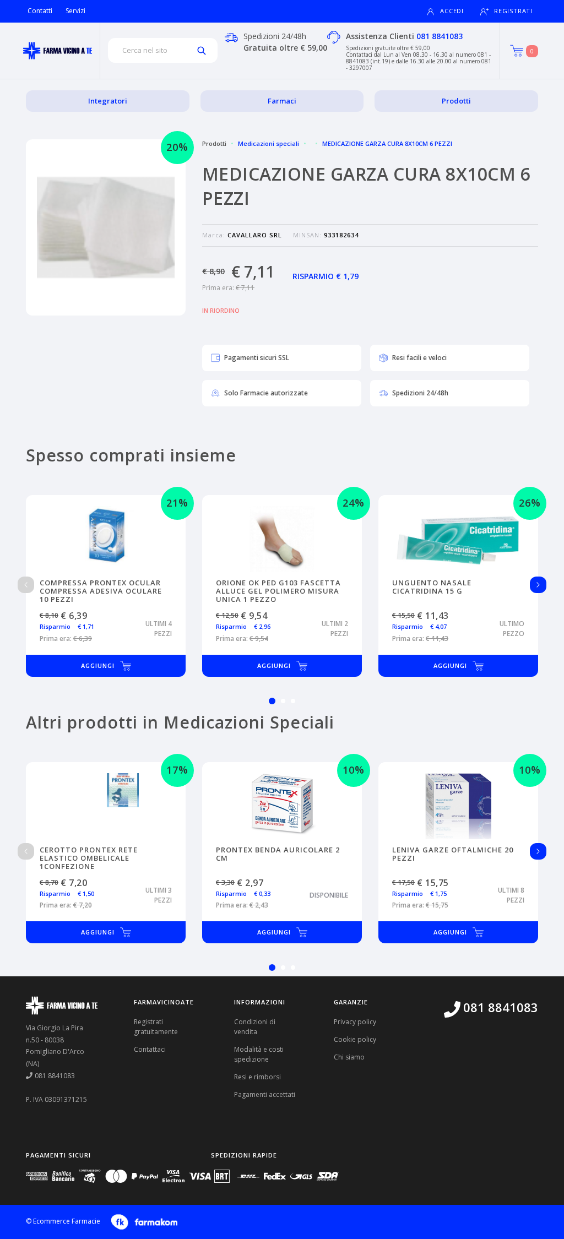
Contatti (40, 10)
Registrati (513, 11)
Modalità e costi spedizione (259, 1054)
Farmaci (282, 101)
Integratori (107, 101)
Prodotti (456, 101)
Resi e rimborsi (257, 1077)
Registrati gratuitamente (156, 1026)
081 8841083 (439, 36)
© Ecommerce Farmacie (63, 1221)
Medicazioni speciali (268, 143)
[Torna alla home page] (57, 50)
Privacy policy (355, 1021)
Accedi (452, 11)
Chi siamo (349, 1057)
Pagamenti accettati (264, 1094)
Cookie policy (355, 1039)
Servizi (75, 10)
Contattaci (150, 1049)
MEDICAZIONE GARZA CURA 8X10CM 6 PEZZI (387, 143)
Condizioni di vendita (254, 1026)
